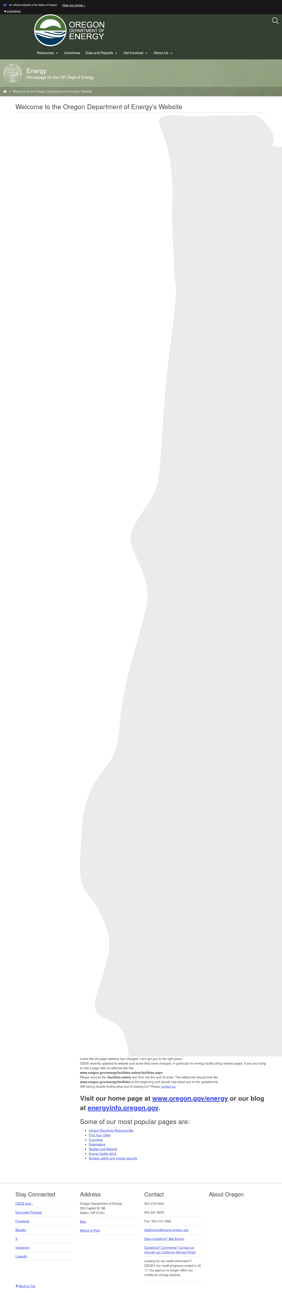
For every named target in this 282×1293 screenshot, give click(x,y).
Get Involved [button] (136, 52)
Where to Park (90, 1230)
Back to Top (26, 1286)
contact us (168, 1086)
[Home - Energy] (5, 91)
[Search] (275, 21)
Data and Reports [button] (101, 52)
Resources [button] (48, 52)
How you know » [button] (73, 5)
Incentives (72, 52)
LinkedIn (21, 1256)
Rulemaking (97, 1144)
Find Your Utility (100, 1135)
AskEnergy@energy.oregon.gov (166, 1230)
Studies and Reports (103, 1149)
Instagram (22, 1247)
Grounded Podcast (28, 1212)
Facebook (22, 1221)
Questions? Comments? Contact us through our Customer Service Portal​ (169, 1249)
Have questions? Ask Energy (164, 1238)
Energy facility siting (102, 1153)
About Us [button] (164, 52)
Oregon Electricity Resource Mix (111, 1130)
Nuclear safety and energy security (113, 1158)
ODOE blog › (24, 1203)
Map (83, 1221)
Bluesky (20, 1230)
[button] (12, 11)
